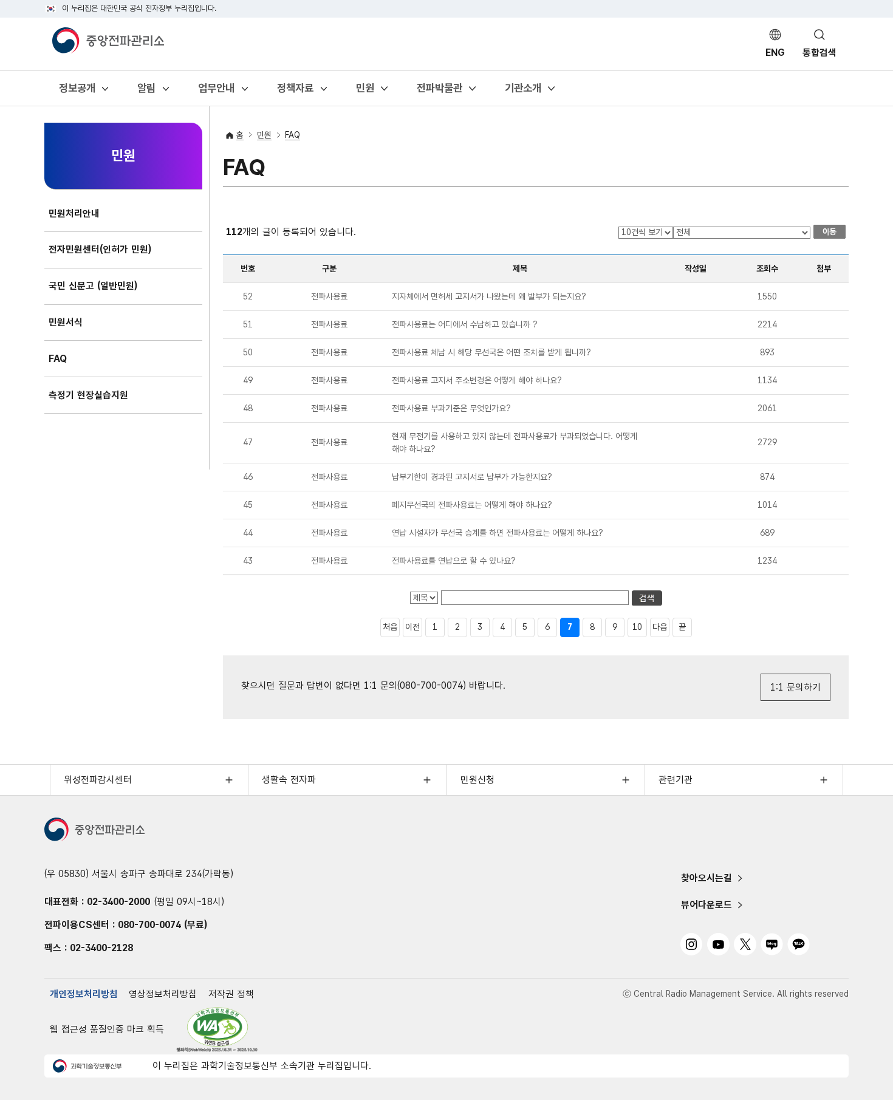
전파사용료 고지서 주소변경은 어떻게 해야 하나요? (477, 380)
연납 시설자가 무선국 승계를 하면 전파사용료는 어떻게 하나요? (497, 533)
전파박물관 (439, 91)
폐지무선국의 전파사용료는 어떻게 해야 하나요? (472, 505)
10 (637, 627)
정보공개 (76, 91)
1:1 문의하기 (795, 687)
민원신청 (477, 779)
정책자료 (294, 91)
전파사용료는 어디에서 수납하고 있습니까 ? (465, 324)
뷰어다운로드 (706, 904)
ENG (775, 52)
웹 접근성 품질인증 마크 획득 (107, 1029)
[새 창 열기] (217, 1030)
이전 (412, 627)
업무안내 (215, 91)
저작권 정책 (231, 994)
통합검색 (819, 52)
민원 (364, 91)
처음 (390, 627)
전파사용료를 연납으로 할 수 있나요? (454, 560)
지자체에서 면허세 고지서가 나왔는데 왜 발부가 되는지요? (489, 296)
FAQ (292, 135)
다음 (659, 627)
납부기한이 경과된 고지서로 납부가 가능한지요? (472, 477)
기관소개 (522, 91)
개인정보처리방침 (84, 994)
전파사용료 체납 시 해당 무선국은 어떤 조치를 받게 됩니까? (491, 352)
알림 (146, 91)
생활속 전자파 (289, 779)
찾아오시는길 (706, 878)
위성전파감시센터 (98, 779)
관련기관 (676, 779)
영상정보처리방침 (163, 994)
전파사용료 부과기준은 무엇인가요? (451, 408)
